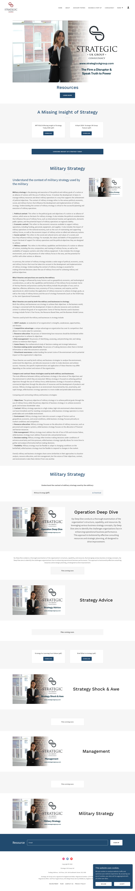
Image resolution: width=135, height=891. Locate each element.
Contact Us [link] (69, 884)
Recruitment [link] (53, 884)
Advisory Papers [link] (79, 8)
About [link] (67, 8)
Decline (103, 884)
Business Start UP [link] (95, 8)
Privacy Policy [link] (80, 884)
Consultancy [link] (109, 8)
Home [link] (60, 8)
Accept (122, 884)
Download (48, 133)
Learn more (67, 95)
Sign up (116, 842)
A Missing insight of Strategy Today (67, 151)
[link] (11, 7)
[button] (120, 8)
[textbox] (67, 842)
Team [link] (62, 884)
